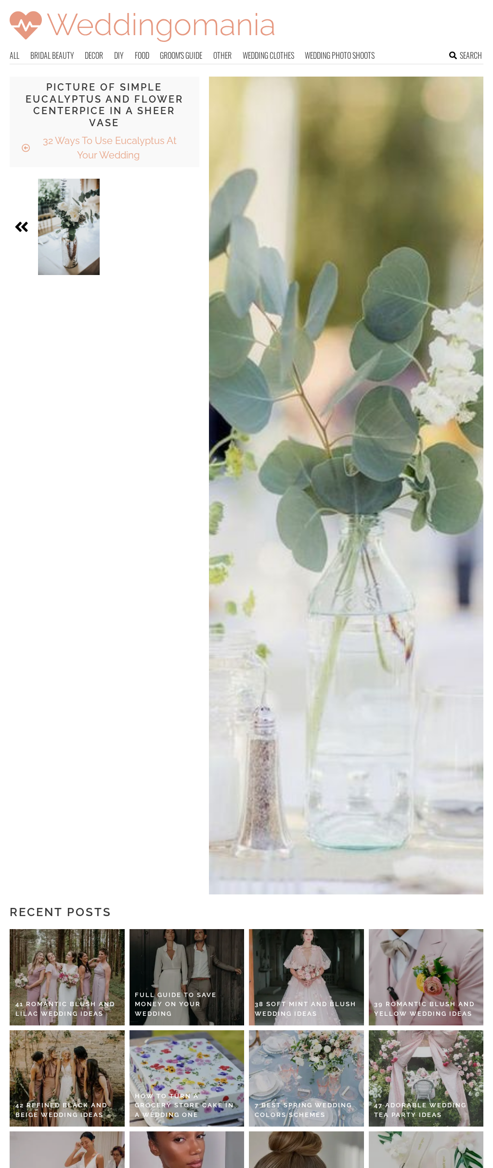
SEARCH (471, 55)
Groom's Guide (181, 55)
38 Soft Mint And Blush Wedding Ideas (305, 1008)
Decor (94, 55)
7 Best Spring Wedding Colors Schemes (303, 1110)
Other (222, 55)
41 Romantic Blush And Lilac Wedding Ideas (65, 1008)
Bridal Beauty (52, 55)
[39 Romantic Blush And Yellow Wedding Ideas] (426, 977)
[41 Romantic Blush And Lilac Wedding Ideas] (67, 977)
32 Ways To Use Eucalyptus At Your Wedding (108, 148)
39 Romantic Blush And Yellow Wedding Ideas (424, 1008)
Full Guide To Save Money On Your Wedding (176, 1004)
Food (142, 55)
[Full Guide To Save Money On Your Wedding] (187, 977)
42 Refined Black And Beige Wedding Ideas (61, 1110)
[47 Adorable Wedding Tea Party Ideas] (426, 1078)
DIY (119, 55)
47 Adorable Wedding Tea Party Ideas (420, 1110)
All (14, 55)
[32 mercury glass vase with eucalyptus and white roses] (68, 227)
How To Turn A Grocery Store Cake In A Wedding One (184, 1105)
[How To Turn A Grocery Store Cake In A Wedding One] (187, 1078)
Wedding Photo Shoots (340, 55)
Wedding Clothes (268, 55)
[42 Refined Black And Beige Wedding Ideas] (67, 1078)
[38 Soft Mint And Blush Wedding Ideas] (306, 977)
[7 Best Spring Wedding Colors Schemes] (306, 1078)
